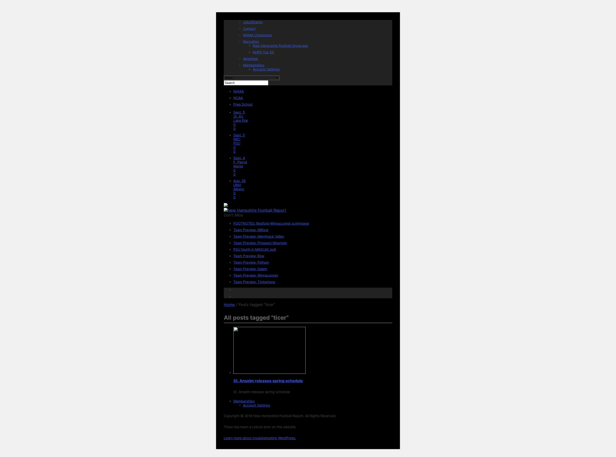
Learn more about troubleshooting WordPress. (260, 438)
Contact (249, 28)
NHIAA (238, 91)
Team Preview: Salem (250, 269)
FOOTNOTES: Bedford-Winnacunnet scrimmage (271, 223)
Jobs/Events (253, 22)
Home (229, 304)
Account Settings (266, 69)
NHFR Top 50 (263, 52)
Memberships (253, 65)
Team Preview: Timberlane (254, 282)
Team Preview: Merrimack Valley (258, 236)
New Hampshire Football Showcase (280, 46)
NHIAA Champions (257, 35)
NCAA (238, 98)
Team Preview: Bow (248, 256)
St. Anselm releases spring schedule (268, 380)
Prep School (242, 104)
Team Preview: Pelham (251, 262)
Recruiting (251, 41)
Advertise (250, 59)
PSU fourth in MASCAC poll (254, 249)
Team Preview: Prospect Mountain (260, 243)
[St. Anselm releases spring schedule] (269, 372)
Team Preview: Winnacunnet (255, 275)
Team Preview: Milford (250, 230)
